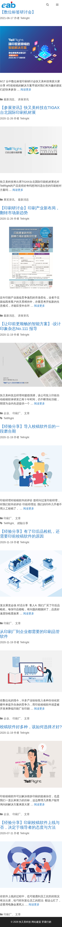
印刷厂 (17, 413)
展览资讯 (9, 199)
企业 (6, 413)
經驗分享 (22, 523)
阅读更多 (26, 89)
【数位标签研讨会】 (18, 12)
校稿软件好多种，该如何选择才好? (31, 727)
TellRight (9, 418)
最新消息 (9, 99)
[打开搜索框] (47, 5)
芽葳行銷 (46, 921)
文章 (27, 413)
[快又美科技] (9, 5)
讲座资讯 (23, 99)
